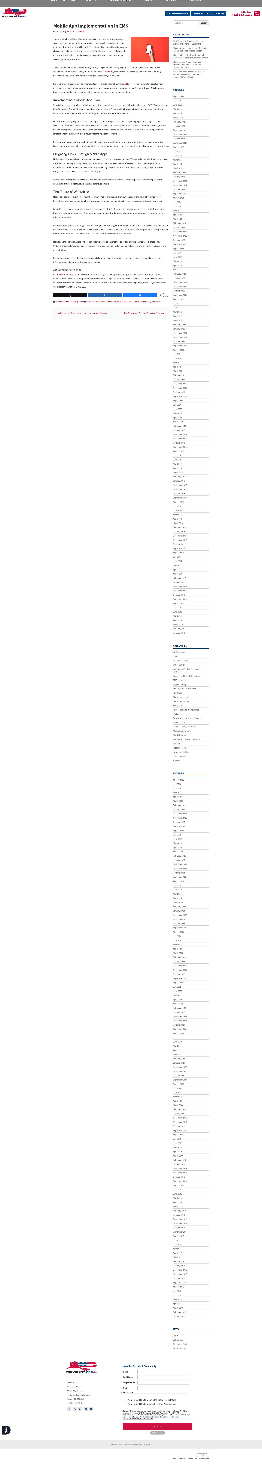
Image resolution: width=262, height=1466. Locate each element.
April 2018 (177, 518)
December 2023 (180, 231)
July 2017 (177, 556)
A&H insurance (179, 652)
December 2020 (180, 383)
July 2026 (177, 100)
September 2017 (180, 548)
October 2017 (179, 544)
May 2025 (177, 159)
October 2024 (179, 189)
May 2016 (177, 616)
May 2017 (177, 565)
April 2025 (177, 164)
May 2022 (177, 311)
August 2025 (178, 147)
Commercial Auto (180, 660)
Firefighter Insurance (182, 697)
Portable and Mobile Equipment (69, 301)
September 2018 (180, 497)
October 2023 (179, 240)
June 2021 (177, 358)
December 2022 (180, 282)
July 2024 (177, 202)
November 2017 (180, 540)
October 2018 (179, 493)
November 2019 (180, 438)
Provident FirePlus (181, 752)
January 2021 (179, 379)
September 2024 (180, 193)
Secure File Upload (215, 13)
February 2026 (179, 121)
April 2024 (177, 214)
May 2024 (177, 210)
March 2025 (178, 168)
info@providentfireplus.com (78, 1395)
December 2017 (180, 535)
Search (204, 22)
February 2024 (179, 223)
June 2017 (177, 561)
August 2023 (178, 248)
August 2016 (178, 603)
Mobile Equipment (141, 301)
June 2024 (177, 206)
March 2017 (178, 573)
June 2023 (177, 257)
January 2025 (179, 176)
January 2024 (179, 227)
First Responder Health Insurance (187, 718)
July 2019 (177, 455)
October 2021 (179, 341)
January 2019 (179, 480)
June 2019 (177, 459)
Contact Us (198, 13)
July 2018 (177, 506)
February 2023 (179, 273)
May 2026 (177, 109)
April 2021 (177, 366)
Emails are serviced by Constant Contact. (138, 1419)
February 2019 (179, 476)
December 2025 (180, 130)
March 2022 (178, 320)
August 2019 (178, 451)
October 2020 (179, 392)
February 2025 (179, 172)
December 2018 (180, 485)
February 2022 (179, 324)
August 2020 (178, 400)
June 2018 (177, 510)
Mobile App (111, 301)
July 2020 (177, 404)
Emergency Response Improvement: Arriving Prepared (84, 313)
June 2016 (177, 611)
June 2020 (177, 409)
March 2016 (178, 624)
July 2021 (177, 354)
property (176, 743)
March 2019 (178, 472)
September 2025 (180, 142)
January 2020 (179, 430)
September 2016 (180, 599)
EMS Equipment (98, 301)
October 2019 (179, 442)
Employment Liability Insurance (186, 676)
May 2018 (177, 514)
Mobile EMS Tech (125, 301)
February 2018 (179, 527)
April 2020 (177, 417)
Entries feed (178, 1339)
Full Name (128, 1377)
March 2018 (178, 523)
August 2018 (178, 502)
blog (175, 656)
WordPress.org (179, 1348)
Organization (129, 1383)
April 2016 (177, 620)
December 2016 (180, 586)
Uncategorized (179, 756)
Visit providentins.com (177, 13)
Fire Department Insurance (184, 688)
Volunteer (177, 760)
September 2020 (180, 396)
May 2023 (177, 261)
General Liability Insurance (184, 726)
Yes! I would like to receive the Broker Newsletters (152, 1399)
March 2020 (178, 421)
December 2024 (180, 180)
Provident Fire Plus (65, 274)
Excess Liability (179, 684)
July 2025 (177, 151)
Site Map (147, 1444)
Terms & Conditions (133, 1444)
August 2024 (178, 197)
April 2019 (177, 468)
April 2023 (177, 265)
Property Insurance (181, 747)
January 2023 (179, 278)
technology (109, 71)
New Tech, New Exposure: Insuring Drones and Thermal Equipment (188, 42)
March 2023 (178, 269)
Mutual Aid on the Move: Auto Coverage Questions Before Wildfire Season (190, 49)
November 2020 (180, 387)
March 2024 (178, 218)
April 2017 (177, 569)
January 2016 (179, 632)
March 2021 (178, 371)
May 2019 (177, 464)
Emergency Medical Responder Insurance (186, 670)
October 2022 (179, 290)
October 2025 (179, 138)
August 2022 (178, 299)
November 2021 (180, 337)
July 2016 (177, 607)
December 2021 (180, 333)
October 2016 (179, 594)
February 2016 (179, 628)
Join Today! (157, 1426)
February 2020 (179, 425)
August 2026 (178, 96)
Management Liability (182, 730)
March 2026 (178, 117)
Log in (175, 1335)
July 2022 (177, 303)
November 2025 (180, 134)
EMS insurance (179, 680)
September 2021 (180, 345)
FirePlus (81, 31)
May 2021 (177, 362)
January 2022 (179, 328)
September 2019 (180, 447)
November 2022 (180, 286)
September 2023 (180, 244)
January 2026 (179, 126)
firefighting (177, 714)
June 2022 (177, 307)
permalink (156, 301)
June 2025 (177, 155)
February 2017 (179, 578)
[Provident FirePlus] (15, 13)
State (125, 1388)
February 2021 (179, 375)
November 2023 (180, 235)
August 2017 (178, 552)
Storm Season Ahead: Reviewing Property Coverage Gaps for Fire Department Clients (187, 65)
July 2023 (177, 252)
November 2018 (180, 489)
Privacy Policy (117, 1444)
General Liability (180, 722)
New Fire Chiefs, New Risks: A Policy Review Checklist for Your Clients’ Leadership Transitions (189, 74)
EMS (127, 83)
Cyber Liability (179, 664)
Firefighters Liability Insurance (186, 709)
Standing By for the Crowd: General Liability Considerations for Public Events (190, 56)
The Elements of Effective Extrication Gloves (143, 313)
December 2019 (180, 434)
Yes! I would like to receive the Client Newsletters (151, 1403)
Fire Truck (177, 692)
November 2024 (180, 185)
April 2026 (177, 113)
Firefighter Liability (181, 701)
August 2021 (178, 349)
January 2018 (179, 531)
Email (125, 1372)
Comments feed (180, 1344)
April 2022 (177, 316)
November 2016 (180, 590)
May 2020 (177, 413)
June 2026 (177, 104)
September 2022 (180, 295)
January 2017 (179, 582)
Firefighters (178, 705)
